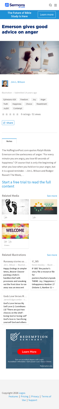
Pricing (24, 396)
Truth (5, 104)
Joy (34, 99)
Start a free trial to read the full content (26, 184)
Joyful (6, 108)
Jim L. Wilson (18, 81)
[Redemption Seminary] (29, 349)
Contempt (17, 108)
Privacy (35, 396)
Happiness (17, 104)
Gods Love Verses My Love (17, 296)
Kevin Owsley (38, 264)
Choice (29, 104)
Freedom (24, 99)
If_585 (35, 261)
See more (52, 195)
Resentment (42, 104)
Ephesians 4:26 (9, 99)
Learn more (46, 14)
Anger (43, 99)
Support (32, 400)
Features (13, 396)
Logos (21, 392)
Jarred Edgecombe (12, 299)
